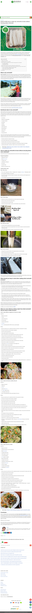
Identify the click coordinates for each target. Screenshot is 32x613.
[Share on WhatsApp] (3, 532)
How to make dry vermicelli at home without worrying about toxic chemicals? (12, 62)
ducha (8, 24)
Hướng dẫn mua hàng (3, 585)
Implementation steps (5, 64)
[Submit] (30, 17)
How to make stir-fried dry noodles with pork (8, 68)
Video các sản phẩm (3, 575)
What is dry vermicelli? (5, 60)
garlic (4, 390)
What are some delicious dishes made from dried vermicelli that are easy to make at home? (14, 66)
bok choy (6, 388)
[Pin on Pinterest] (9, 532)
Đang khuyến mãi (3, 584)
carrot (3, 387)
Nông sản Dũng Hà (25, 612)
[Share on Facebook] (5, 532)
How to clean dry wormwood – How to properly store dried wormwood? (11, 561)
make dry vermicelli (18, 54)
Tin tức (2, 20)
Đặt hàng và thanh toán (4, 591)
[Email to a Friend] (8, 532)
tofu (7, 343)
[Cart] (30, 2)
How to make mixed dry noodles (7, 69)
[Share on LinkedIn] (11, 532)
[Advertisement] (16, 10)
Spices (3, 324)
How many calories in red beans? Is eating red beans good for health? (11, 551)
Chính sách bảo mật (3, 589)
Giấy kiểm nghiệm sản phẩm (4, 572)
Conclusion (3, 70)
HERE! (14, 306)
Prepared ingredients (5, 63)
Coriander (3, 323)
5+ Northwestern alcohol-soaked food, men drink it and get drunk (10, 564)
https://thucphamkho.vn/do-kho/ (17, 107)
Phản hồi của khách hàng (4, 576)
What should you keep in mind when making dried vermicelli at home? (11, 65)
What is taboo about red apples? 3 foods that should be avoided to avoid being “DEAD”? (14, 558)
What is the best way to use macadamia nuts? (7, 553)
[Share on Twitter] (6, 532)
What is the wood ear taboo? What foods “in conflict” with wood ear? (11, 559)
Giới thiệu (2, 583)
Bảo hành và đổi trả (3, 590)
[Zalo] (31, 607)
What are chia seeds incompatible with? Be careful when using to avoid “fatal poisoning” (14, 556)
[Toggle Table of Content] (25, 59)
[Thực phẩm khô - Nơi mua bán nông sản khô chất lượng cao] (16, 2)
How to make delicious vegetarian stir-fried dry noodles (9, 67)
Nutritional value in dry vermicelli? (6, 61)
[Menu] (1, 2)
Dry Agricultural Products (24, 515)
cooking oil (7, 467)
